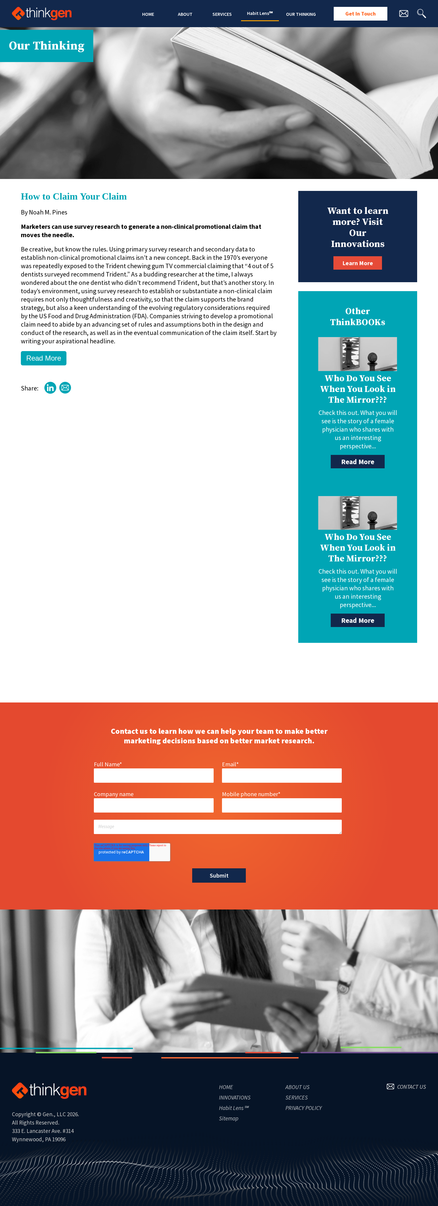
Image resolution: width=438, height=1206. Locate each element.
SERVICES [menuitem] (222, 14)
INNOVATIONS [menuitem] (235, 1097)
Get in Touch (360, 13)
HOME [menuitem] (148, 14)
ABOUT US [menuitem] (297, 1087)
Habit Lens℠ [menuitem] (260, 13)
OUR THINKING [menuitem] (301, 14)
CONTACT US (411, 1086)
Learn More (357, 263)
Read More (43, 358)
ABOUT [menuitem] (185, 14)
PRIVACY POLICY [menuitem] (303, 1107)
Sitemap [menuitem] (228, 1118)
